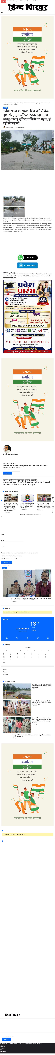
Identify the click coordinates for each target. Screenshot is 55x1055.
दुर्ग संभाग (3, 889)
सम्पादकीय (4, 1004)
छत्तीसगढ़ (3, 887)
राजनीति (3, 878)
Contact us (2, 1046)
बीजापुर (3, 911)
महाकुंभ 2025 (4, 876)
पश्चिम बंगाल (4, 974)
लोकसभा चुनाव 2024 (6, 992)
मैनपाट (3, 958)
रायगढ (3, 927)
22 (45, 656)
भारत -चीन (4, 874)
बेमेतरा (3, 895)
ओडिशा (3, 885)
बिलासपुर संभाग (4, 916)
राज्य (3, 881)
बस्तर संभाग (4, 900)
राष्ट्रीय (3, 984)
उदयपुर (3, 949)
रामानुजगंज (4, 929)
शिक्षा (3, 997)
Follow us (6, 830)
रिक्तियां (3, 986)
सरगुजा (3, 963)
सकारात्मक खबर (5, 1002)
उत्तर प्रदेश (4, 858)
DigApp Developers (38, 1043)
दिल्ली (3, 972)
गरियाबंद (3, 933)
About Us (2, 1045)
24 (10, 657)
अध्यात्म (3, 853)
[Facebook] (54, 1052)
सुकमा (3, 913)
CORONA (4, 846)
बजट (3, 871)
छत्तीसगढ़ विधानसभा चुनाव (6, 869)
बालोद (3, 893)
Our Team (2, 1049)
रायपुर (3, 942)
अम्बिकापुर (5, 107)
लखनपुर (3, 961)
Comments (5, 674)
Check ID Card (3, 1051)
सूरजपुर (3, 965)
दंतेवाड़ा (3, 904)
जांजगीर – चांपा (4, 919)
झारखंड (3, 969)
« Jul (4, 662)
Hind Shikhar (21, 1043)
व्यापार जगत (4, 995)
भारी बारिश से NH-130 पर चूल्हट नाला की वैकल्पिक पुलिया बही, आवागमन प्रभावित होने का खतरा (41, 685)
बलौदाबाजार (4, 938)
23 (3, 657)
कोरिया (3, 951)
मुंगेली (3, 924)
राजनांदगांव (4, 897)
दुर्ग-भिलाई (4, 890)
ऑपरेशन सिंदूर (4, 863)
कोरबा (3, 917)
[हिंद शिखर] (27, 7)
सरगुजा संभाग (4, 945)
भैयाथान (3, 967)
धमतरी (3, 935)
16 (3, 656)
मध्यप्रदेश (4, 979)
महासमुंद (3, 940)
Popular (5, 669)
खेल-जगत (4, 865)
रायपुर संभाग (4, 931)
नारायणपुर (4, 906)
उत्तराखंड (3, 860)
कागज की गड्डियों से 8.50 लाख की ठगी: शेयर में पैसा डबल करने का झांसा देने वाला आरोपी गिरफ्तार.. (23, 0)
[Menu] (2, 12)
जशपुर (3, 953)
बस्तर (3, 908)
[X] (53, 1052)
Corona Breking (5, 848)
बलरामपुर (3, 956)
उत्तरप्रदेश (4, 882)
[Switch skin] (53, 12)
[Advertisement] (29, 183)
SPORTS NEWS (5, 867)
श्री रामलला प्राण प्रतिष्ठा (6, 999)
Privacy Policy (3, 1048)
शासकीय (3, 990)
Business (4, 844)
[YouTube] (52, 1052)
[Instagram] (51, 1052)
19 (24, 656)
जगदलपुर (3, 901)
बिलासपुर (3, 922)
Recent (4, 671)
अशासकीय (4, 987)
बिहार (3, 976)
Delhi (3, 851)
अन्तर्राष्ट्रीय (4, 855)
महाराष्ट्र (3, 981)
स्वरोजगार (4, 1007)
